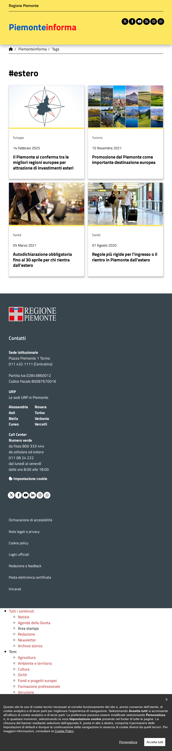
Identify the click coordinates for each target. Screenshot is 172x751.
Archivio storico (30, 646)
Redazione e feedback (25, 566)
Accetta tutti (154, 742)
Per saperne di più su (46, 132)
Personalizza (128, 742)
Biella (13, 418)
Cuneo (14, 424)
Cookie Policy (64, 731)
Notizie (23, 617)
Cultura (24, 669)
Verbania (42, 418)
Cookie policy (18, 543)
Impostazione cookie (30, 478)
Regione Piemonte (24, 5)
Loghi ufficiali (19, 554)
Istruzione (26, 692)
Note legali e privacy (24, 531)
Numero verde (20, 440)
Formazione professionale (39, 686)
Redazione (26, 634)
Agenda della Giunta (34, 623)
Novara (41, 407)
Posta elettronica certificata (30, 577)
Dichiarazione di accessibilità (30, 520)
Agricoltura (27, 657)
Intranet (15, 589)
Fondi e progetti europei (37, 680)
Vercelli (41, 424)
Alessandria (18, 407)
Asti (12, 413)
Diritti (22, 675)
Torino (40, 413)
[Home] (11, 49)
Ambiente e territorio (35, 663)
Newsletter (27, 640)
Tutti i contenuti (21, 611)
